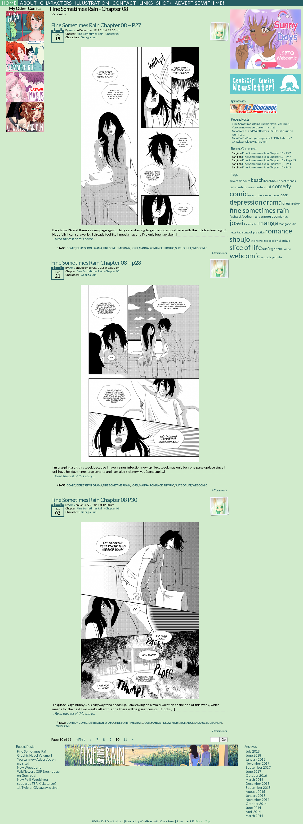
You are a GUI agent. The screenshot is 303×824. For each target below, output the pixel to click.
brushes (259, 187)
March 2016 (254, 779)
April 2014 (253, 812)
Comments (219, 252)
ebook (296, 203)
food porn (248, 216)
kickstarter (251, 224)
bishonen (235, 187)
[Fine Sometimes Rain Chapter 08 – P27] (140, 223)
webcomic (199, 248)
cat (268, 186)
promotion (259, 232)
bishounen (247, 187)
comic (71, 248)
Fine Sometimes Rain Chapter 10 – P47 (266, 153)
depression (84, 248)
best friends (288, 180)
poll (250, 232)
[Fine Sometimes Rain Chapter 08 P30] (140, 698)
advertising (237, 180)
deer (284, 195)
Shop (163, 3)
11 (125, 739)
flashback (235, 216)
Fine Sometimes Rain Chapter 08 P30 (94, 499)
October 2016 (256, 775)
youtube (277, 257)
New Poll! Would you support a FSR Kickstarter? (262, 138)
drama (97, 248)
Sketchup (284, 240)
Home (9, 3)
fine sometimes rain (116, 248)
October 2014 (256, 804)
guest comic (273, 216)
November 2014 (257, 800)
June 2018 (253, 755)
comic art (253, 195)
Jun (94, 37)
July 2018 (253, 751)
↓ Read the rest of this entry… (73, 239)
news (233, 232)
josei (134, 248)
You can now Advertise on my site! (253, 127)
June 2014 (253, 808)
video (287, 248)
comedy (72, 722)
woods (266, 257)
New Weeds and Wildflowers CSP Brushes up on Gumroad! (38, 771)
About (28, 3)
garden (259, 216)
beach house (272, 180)
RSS (192, 821)
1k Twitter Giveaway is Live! (249, 141)
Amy (72, 30)
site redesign (270, 240)
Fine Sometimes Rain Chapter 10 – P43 (266, 167)
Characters (56, 3)
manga (144, 248)
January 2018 (255, 759)
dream (287, 203)
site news (256, 240)
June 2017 (253, 771)
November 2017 (257, 763)
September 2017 (258, 767)
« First (80, 739)
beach (257, 180)
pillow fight (170, 722)
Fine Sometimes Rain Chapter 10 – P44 (266, 164)
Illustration (92, 3)
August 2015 (255, 791)
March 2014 (254, 816)
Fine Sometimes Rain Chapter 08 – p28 (96, 262)
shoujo (169, 248)
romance (156, 248)
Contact (124, 3)
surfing (267, 248)
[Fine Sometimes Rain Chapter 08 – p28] (140, 461)
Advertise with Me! (199, 3)
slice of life (183, 248)
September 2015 (258, 787)
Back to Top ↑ (204, 821)
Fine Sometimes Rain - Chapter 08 (98, 33)
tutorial (278, 249)
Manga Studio (287, 224)
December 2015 (257, 783)
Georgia (86, 37)
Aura (247, 180)
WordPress (147, 821)
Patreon (242, 232)
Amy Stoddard (115, 821)
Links (146, 3)
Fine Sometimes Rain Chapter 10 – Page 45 (269, 160)
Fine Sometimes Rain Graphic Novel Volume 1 (261, 124)
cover (276, 195)
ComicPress (167, 821)
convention (265, 195)
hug (285, 216)
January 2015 (255, 795)
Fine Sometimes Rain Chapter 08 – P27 (96, 25)
